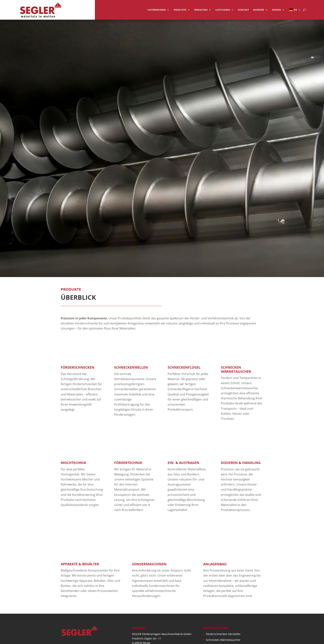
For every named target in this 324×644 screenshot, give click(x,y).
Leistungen (222, 9)
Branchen (201, 9)
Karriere (258, 9)
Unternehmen (156, 9)
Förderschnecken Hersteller (223, 634)
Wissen (276, 9)
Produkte (180, 9)
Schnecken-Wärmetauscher (223, 640)
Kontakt (243, 9)
